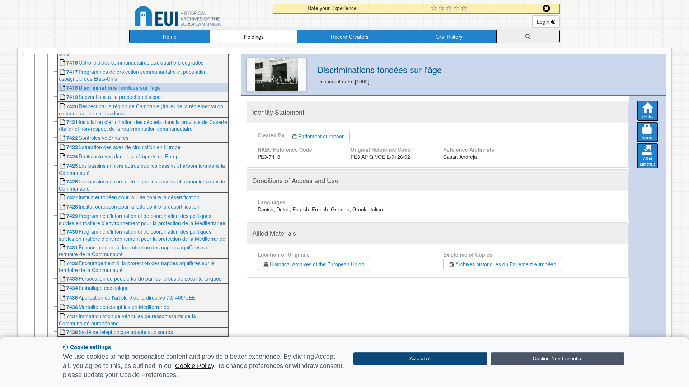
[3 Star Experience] (450, 8)
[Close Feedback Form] (546, 8)
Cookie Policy (194, 365)
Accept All (420, 358)
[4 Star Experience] (457, 8)
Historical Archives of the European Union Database (198, 17)
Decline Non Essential (557, 358)
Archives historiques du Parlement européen (505, 264)
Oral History (449, 36)
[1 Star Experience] (435, 8)
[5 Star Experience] (465, 8)
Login (544, 21)
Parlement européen (321, 136)
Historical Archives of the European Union (317, 264)
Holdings (254, 36)
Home (170, 36)
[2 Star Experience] (442, 8)
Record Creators (350, 36)
